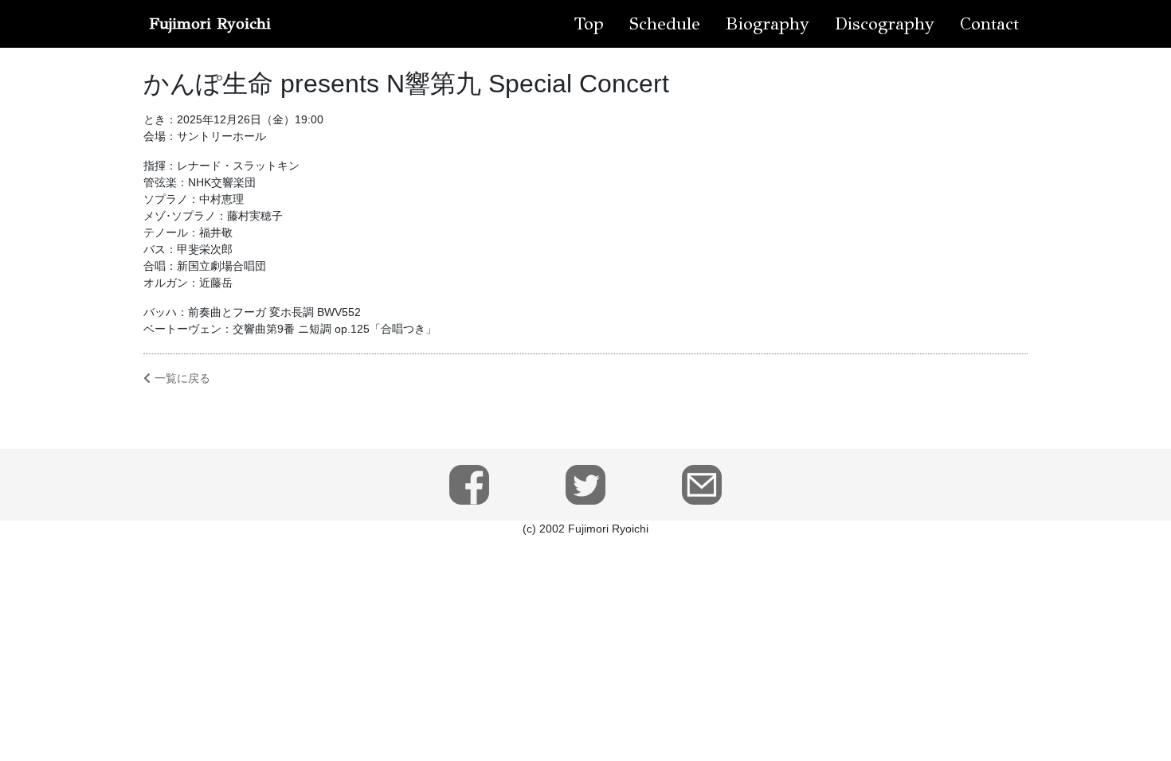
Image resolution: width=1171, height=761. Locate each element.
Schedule (664, 23)
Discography (884, 23)
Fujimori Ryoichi (210, 23)
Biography (767, 23)
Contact (989, 23)
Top (589, 23)
